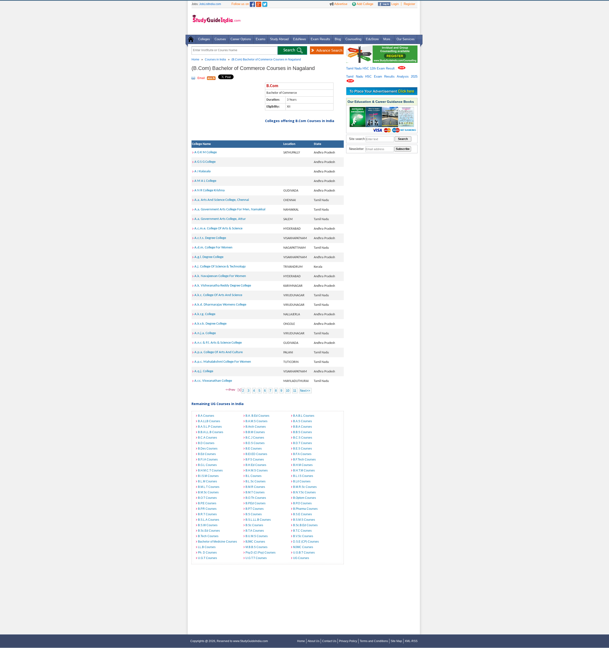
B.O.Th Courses (256, 498)
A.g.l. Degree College (208, 257)
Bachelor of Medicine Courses (217, 541)
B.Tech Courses (208, 536)
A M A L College (205, 181)
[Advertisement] (330, 21)
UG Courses (301, 558)
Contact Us (329, 641)
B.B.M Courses (255, 432)
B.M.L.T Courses (208, 487)
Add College (364, 4)
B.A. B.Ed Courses (257, 415)
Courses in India (215, 59)
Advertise (340, 4)
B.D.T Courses (302, 443)
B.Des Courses (207, 448)
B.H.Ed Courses (256, 465)
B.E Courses (254, 448)
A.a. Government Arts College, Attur (220, 219)
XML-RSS (411, 641)
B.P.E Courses (207, 503)
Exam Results (320, 39)
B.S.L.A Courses (208, 519)
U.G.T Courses (207, 558)
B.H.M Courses (303, 465)
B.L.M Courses (207, 481)
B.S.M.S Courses (304, 519)
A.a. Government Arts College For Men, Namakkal (229, 209)
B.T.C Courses (302, 530)
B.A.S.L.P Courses (210, 426)
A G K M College (205, 152)
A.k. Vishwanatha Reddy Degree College (222, 285)
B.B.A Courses (302, 426)
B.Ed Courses (207, 454)
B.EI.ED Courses (256, 454)
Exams (260, 39)
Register (409, 4)
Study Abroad (279, 39)
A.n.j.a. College (205, 333)
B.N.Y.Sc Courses (304, 492)
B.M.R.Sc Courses (305, 487)
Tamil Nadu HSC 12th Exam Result (371, 68)
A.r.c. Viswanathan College (213, 381)
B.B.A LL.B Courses (210, 432)
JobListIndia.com (210, 4)
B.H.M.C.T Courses (210, 470)
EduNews (299, 39)
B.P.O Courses (302, 503)
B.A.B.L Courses (303, 415)
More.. (387, 39)
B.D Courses (206, 443)
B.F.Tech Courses (304, 459)
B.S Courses (254, 514)
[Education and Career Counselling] (381, 48)
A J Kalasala (202, 171)
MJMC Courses (303, 547)
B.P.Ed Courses (255, 503)
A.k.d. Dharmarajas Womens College (220, 305)
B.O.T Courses (207, 498)
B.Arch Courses (256, 426)
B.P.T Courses (255, 508)
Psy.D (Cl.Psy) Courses (260, 552)
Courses (220, 39)
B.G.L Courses (207, 465)
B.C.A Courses (207, 437)
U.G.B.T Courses (304, 552)
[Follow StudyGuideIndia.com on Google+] (258, 3)
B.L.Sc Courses (255, 481)
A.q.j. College (203, 371)
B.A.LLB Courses (209, 421)
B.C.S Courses (302, 437)
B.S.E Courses (302, 514)
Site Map (396, 641)
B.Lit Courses (301, 481)
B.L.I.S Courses (303, 476)
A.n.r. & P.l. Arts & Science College (218, 343)
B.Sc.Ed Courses (209, 530)
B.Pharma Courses (305, 508)
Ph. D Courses (207, 552)
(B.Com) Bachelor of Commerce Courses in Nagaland (266, 59)
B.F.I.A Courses (208, 459)
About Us (313, 641)
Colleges (204, 39)
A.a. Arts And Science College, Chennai (221, 200)
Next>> (305, 390)
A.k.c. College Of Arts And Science (218, 295)
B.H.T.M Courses (304, 470)
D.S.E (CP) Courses (306, 541)
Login (394, 4)
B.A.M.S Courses (256, 421)
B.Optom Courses (304, 498)
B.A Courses (206, 415)
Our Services (406, 39)
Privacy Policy (348, 641)
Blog (338, 39)
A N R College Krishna (209, 190)
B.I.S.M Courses (208, 476)
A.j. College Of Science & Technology (220, 266)
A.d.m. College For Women (213, 247)
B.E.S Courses (302, 448)
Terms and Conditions (374, 641)
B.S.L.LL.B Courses (258, 519)
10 (287, 390)
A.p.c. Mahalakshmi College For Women (222, 362)
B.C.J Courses (255, 437)
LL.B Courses (207, 547)
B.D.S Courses (255, 443)
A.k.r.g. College (204, 314)
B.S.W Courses (207, 525)
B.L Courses (253, 476)
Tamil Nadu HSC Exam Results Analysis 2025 (381, 76)
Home (195, 59)
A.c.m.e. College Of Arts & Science (218, 228)
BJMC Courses (255, 541)
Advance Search (329, 50)
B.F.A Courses (302, 454)
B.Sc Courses (254, 525)
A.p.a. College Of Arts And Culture (218, 352)
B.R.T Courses (207, 514)
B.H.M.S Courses (257, 470)
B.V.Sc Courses (303, 536)
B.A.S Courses (302, 421)
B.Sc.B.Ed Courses (305, 525)
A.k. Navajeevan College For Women (220, 276)
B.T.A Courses (255, 530)
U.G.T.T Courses (256, 558)
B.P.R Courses (207, 508)
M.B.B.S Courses (256, 547)
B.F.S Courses (255, 459)
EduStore (372, 39)
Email (201, 78)
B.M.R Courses (255, 487)
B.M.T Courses (255, 492)
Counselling (353, 39)
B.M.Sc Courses (208, 492)
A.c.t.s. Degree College (210, 238)
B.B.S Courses (302, 432)
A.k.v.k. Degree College (210, 324)
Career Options (241, 39)
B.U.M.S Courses (257, 536)
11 (294, 390)
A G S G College (205, 162)
